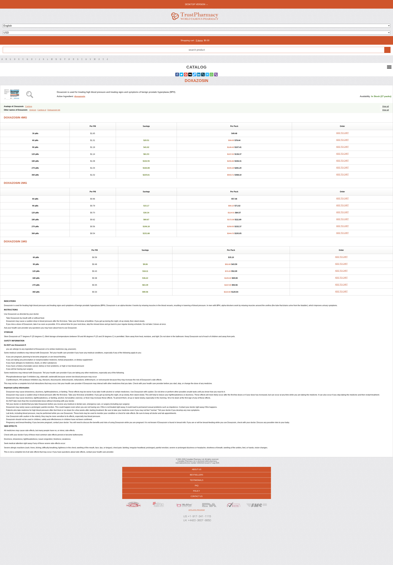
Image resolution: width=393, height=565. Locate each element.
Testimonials (196, 480)
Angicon (32, 110)
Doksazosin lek (53, 110)
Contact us (196, 496)
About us (196, 469)
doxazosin (79, 96)
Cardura (28, 106)
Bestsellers (196, 475)
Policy (196, 491)
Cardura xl (41, 110)
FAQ (196, 486)
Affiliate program (197, 510)
